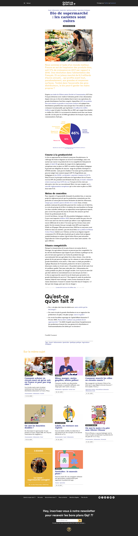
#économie (103, 439)
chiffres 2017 (64, 218)
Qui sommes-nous (50, 497)
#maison (57, 483)
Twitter (106, 3)
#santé (49, 10)
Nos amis (40, 497)
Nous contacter (63, 497)
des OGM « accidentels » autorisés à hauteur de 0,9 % (72, 175)
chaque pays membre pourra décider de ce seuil (61, 203)
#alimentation (55, 10)
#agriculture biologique (83, 10)
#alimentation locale (90, 391)
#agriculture (65, 389)
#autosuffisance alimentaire (102, 389)
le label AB (53, 164)
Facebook (113, 3)
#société (42, 393)
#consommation (28, 393)
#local (41, 437)
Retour (29, 3)
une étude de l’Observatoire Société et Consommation (68, 94)
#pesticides (63, 10)
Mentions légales (74, 497)
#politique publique (71, 10)
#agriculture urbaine (90, 389)
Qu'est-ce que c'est (29, 497)
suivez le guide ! (79, 315)
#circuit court (72, 389)
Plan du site (84, 497)
